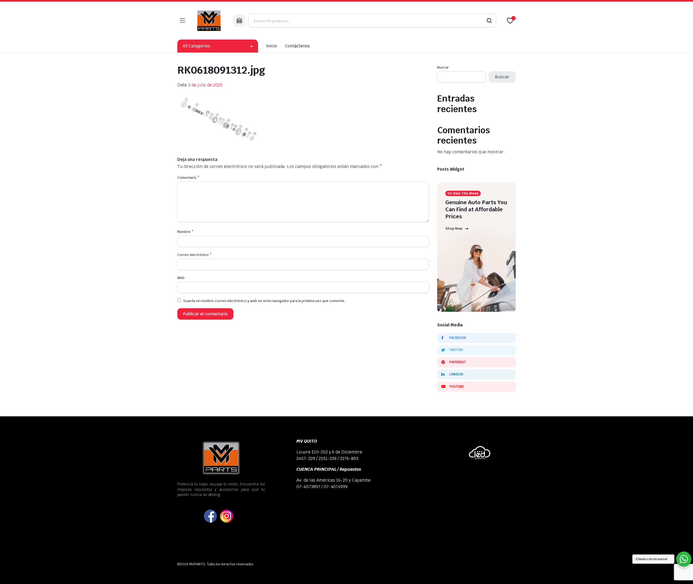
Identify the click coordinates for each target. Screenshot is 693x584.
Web (181, 277)
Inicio (271, 45)
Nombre (185, 231)
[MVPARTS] (209, 20)
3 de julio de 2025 (205, 85)
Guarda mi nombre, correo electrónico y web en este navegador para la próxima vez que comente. (264, 301)
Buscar (443, 67)
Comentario (188, 177)
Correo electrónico (194, 254)
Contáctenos (297, 45)
